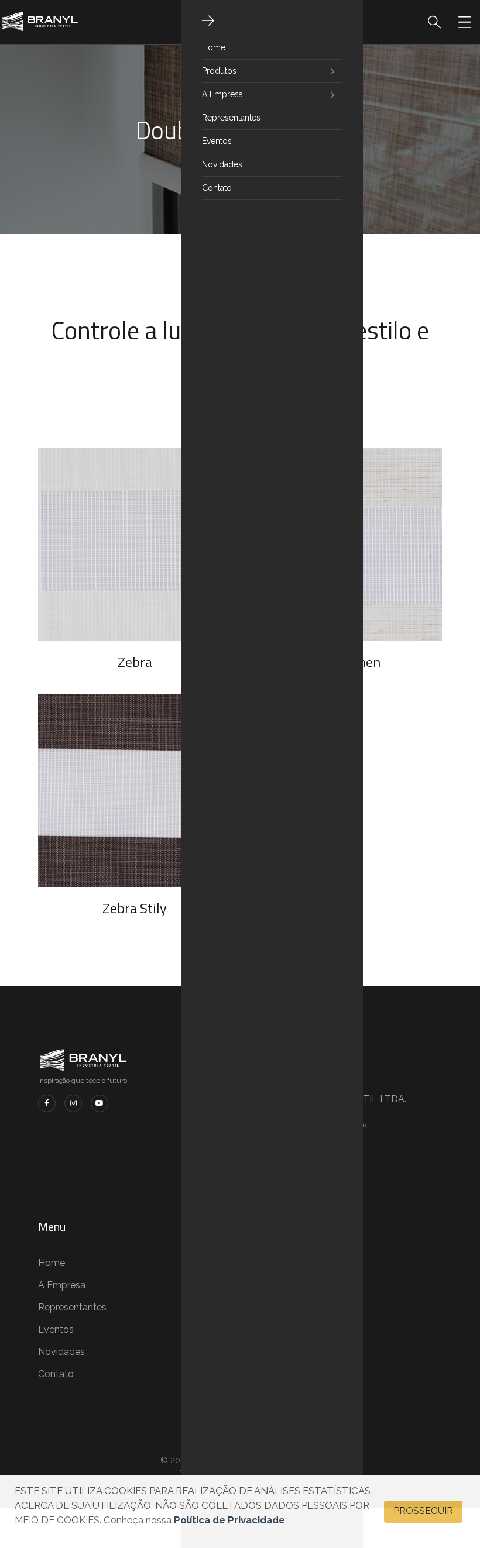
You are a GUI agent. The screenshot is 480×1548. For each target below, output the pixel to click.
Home (213, 47)
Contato (217, 187)
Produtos (219, 70)
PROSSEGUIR (423, 1510)
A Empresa (222, 94)
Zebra (135, 661)
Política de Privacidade (229, 1520)
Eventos (217, 141)
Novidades (222, 164)
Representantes (231, 117)
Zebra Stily (134, 908)
